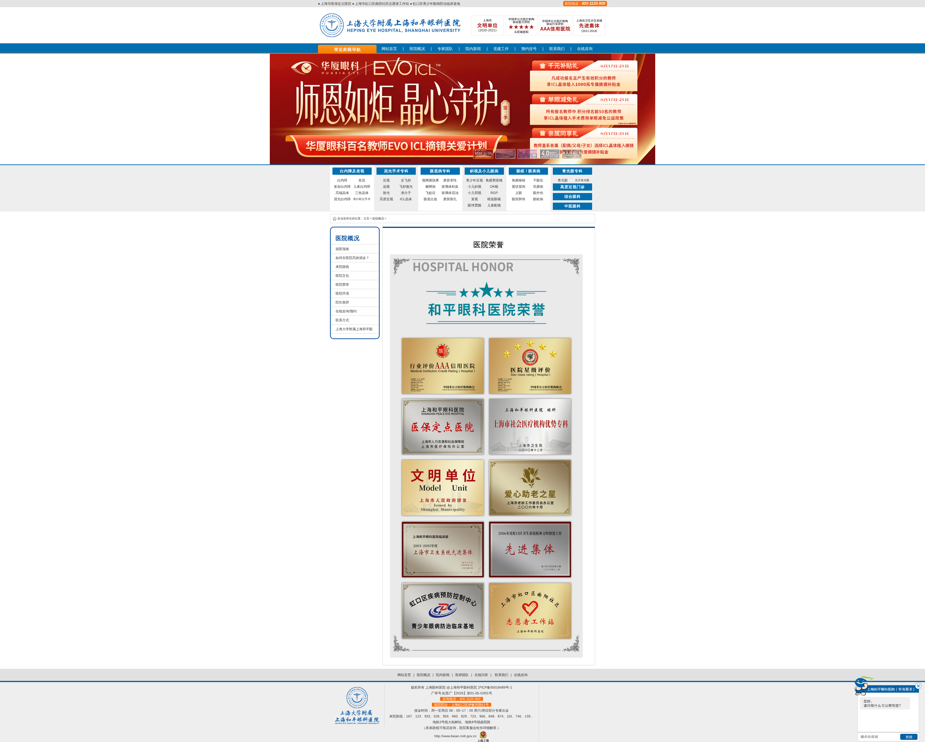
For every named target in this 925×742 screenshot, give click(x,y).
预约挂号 (529, 49)
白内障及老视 (352, 171)
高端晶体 (342, 193)
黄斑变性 (450, 180)
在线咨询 (585, 49)
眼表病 (534, 171)
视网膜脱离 (430, 180)
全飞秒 (406, 180)
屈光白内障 (342, 199)
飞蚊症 (430, 193)
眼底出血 (430, 199)
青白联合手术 (361, 199)
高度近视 (386, 199)
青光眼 (563, 180)
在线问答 (481, 675)
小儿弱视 (474, 193)
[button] (483, 154)
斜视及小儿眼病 (484, 171)
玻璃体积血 (450, 186)
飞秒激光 (406, 186)
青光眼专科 (572, 171)
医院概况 (417, 49)
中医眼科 (572, 206)
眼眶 (520, 171)
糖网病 (430, 186)
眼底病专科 (440, 171)
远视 (386, 186)
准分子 (406, 193)
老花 (361, 180)
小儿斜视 (474, 186)
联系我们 (557, 49)
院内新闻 (473, 49)
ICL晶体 (406, 199)
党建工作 (501, 49)
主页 (366, 218)
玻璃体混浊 (450, 193)
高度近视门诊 (572, 187)
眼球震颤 (474, 205)
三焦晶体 (362, 193)
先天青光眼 (582, 180)
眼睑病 (538, 199)
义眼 (518, 193)
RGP (494, 193)
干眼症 (538, 180)
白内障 (342, 180)
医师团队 (462, 675)
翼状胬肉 (518, 186)
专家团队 (445, 49)
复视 (474, 199)
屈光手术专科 (396, 171)
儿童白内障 (361, 186)
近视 (386, 180)
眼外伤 (538, 193)
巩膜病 (538, 186)
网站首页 (389, 49)
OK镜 (494, 186)
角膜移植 (518, 180)
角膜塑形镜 (494, 180)
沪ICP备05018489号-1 (495, 687)
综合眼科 (572, 196)
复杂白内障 (342, 186)
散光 (386, 193)
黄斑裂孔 (450, 199)
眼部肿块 (518, 199)
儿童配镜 (494, 205)
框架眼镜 (494, 199)
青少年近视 (474, 180)
